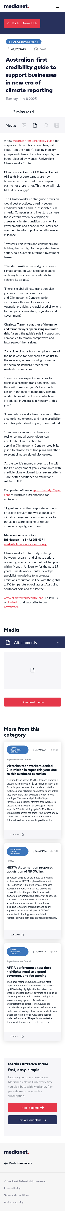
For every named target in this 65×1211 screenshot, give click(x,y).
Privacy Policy (12, 1188)
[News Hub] (16, 6)
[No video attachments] (56, 125)
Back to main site (20, 1163)
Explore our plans (30, 1120)
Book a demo (30, 1107)
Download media (33, 702)
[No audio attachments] (45, 125)
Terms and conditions (16, 1195)
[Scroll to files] (35, 125)
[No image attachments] (24, 125)
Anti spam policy (14, 1202)
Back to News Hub (24, 23)
